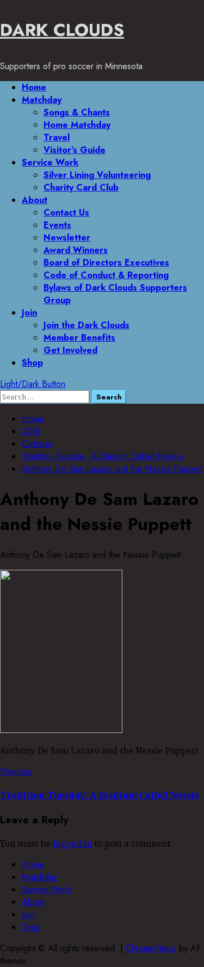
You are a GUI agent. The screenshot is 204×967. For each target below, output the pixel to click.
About (34, 200)
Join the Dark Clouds (86, 325)
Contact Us (66, 212)
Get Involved (70, 350)
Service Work (50, 162)
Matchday (41, 100)
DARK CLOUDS (62, 29)
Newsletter (67, 237)
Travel (57, 137)
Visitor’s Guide (75, 150)
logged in (72, 843)
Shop (32, 362)
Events (57, 225)
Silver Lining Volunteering (97, 175)
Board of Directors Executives (106, 262)
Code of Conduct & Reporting (106, 275)
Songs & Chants (77, 112)
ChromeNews (151, 948)
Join (29, 312)
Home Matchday (77, 125)
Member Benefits (79, 337)
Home (34, 87)
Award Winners (76, 250)
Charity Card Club (81, 187)
